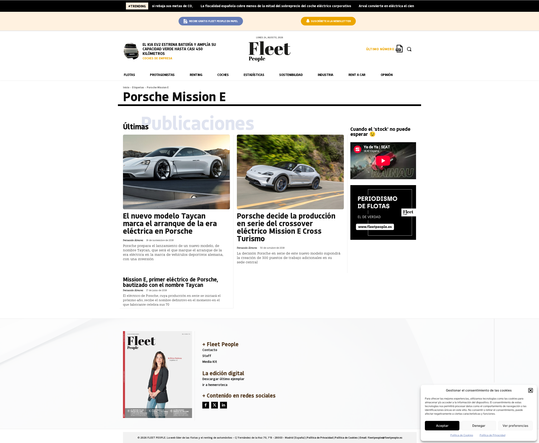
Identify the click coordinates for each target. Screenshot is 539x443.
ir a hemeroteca (214, 384)
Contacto (209, 350)
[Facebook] (205, 405)
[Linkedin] (223, 405)
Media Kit (209, 361)
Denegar (478, 426)
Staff (206, 355)
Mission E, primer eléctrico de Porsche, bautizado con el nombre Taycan (170, 282)
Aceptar (442, 426)
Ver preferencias (515, 426)
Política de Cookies (461, 435)
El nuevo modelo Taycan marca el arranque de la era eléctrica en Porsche (170, 223)
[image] (132, 50)
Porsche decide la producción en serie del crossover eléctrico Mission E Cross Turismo (286, 227)
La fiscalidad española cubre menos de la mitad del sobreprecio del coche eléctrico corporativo (259, 6)
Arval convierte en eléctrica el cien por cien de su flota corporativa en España (403, 6)
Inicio (126, 87)
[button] (530, 390)
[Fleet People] (269, 51)
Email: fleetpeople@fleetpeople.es (381, 437)
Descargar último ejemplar (223, 379)
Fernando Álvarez (133, 240)
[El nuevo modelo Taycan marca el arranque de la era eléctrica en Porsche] (176, 172)
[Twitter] (214, 405)
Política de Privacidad (492, 435)
